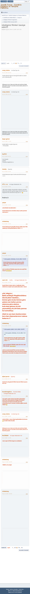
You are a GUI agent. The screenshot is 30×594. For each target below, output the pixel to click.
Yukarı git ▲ (21, 589)
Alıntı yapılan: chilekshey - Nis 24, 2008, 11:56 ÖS (15, 259)
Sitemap (20, 592)
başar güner (6, 139)
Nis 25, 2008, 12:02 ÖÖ (6, 282)
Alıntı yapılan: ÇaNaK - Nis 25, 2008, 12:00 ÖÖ (14, 329)
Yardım (7, 589)
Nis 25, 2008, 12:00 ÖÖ (6, 255)
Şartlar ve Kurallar (14, 589)
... (12, 63)
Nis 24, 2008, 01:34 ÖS (6, 186)
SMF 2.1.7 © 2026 (11, 590)
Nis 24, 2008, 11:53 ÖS (6, 204)
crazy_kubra (6, 70)
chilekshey (5, 221)
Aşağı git (3, 63)
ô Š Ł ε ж (5, 184)
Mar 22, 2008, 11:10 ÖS (6, 141)
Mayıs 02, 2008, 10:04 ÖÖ (7, 461)
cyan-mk (5, 280)
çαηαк (4, 202)
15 (21, 63)
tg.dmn (4, 154)
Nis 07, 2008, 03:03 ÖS (6, 156)
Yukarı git (3, 547)
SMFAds (9, 592)
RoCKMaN (5, 435)
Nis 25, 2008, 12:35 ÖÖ (6, 325)
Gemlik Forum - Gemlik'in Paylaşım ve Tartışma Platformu (10, 6)
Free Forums (15, 592)
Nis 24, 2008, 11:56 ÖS (6, 223)
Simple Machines (18, 590)
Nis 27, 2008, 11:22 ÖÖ (6, 437)
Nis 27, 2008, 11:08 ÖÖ (6, 416)
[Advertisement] (15, 45)
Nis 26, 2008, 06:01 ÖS (6, 378)
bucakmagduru (7, 392)
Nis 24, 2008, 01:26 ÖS (6, 171)
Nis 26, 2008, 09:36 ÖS (6, 395)
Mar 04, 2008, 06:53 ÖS (6, 72)
